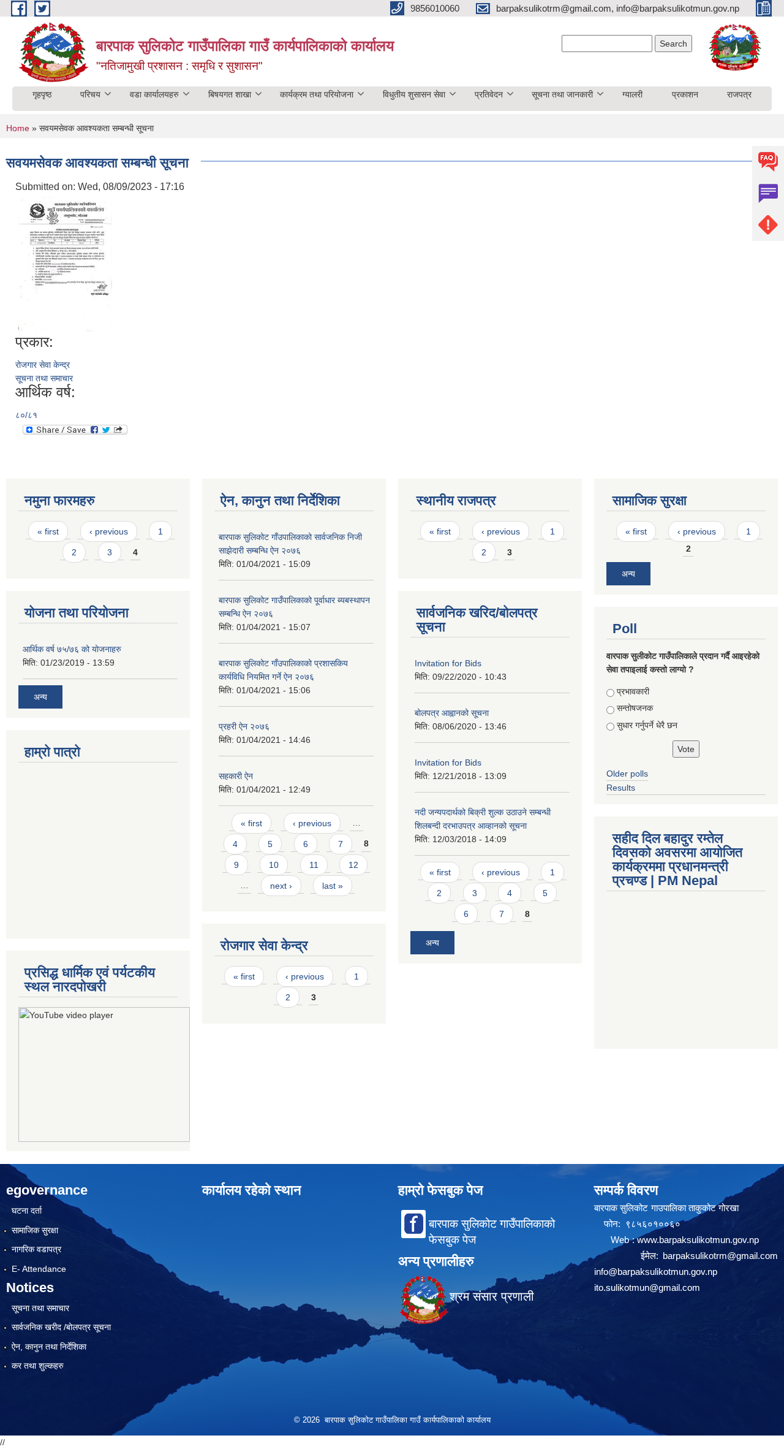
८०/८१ (26, 415)
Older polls (627, 773)
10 (274, 865)
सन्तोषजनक (635, 708)
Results (620, 788)
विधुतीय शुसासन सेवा (414, 94)
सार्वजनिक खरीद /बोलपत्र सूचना (61, 1327)
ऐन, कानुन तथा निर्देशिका (49, 1347)
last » (332, 886)
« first (48, 531)
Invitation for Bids (448, 663)
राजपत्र (739, 94)
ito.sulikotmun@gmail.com (647, 1287)
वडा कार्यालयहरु (154, 94)
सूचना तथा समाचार (44, 378)
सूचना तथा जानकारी (562, 94)
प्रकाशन (685, 94)
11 (313, 865)
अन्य (40, 697)
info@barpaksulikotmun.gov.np (655, 1271)
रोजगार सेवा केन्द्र (42, 365)
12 (353, 865)
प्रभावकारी (633, 691)
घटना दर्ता (27, 1210)
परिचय (90, 94)
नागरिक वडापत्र (36, 1249)
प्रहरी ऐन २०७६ (244, 726)
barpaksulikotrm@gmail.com (720, 1255)
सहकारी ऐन (236, 776)
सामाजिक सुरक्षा (35, 1230)
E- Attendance (39, 1269)
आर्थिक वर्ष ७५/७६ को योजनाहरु (72, 649)
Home (17, 128)
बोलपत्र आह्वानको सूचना (452, 713)
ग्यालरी (632, 94)
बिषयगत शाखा (229, 94)
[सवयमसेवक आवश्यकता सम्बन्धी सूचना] (65, 263)
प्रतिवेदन (489, 94)
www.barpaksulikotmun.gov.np (699, 1239)
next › (281, 886)
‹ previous (108, 531)
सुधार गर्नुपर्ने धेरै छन (647, 725)
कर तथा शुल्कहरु (38, 1366)
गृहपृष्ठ (41, 94)
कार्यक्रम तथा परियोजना (316, 94)
